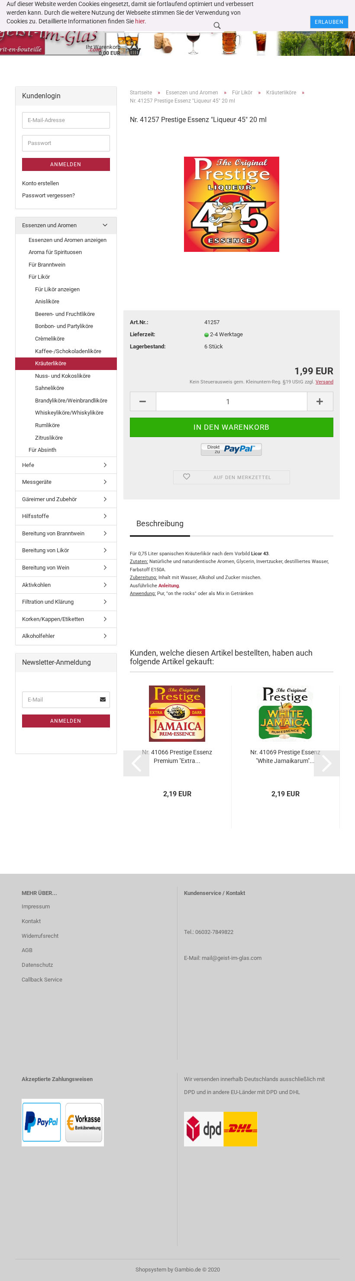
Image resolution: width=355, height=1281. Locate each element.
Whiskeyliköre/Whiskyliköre (69, 412)
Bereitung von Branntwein (53, 533)
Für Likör (39, 277)
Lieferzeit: (142, 334)
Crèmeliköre (50, 338)
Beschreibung (160, 523)
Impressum (36, 906)
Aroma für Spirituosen (55, 252)
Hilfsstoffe (35, 516)
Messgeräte (37, 482)
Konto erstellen (40, 183)
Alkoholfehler (38, 636)
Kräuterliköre (50, 363)
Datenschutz (37, 965)
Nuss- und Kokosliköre (62, 376)
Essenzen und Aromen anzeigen (67, 240)
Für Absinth (42, 450)
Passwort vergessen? (48, 195)
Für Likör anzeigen (57, 289)
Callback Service (42, 979)
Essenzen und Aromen (49, 225)
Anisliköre (47, 301)
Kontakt (31, 921)
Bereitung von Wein (45, 567)
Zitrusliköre (49, 438)
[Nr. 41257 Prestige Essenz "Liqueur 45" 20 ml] (231, 197)
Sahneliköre (49, 388)
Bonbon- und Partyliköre (64, 326)
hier (140, 21)
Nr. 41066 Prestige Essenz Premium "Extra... (177, 756)
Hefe (28, 465)
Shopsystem (151, 1269)
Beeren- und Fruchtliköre (65, 314)
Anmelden (65, 164)
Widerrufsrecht (40, 936)
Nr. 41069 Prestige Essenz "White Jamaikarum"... (285, 756)
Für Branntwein (47, 264)
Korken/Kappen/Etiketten (53, 619)
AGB (27, 950)
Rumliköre (47, 425)
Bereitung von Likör (45, 550)
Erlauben (329, 22)
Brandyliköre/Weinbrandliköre (71, 400)
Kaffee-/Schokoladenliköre (68, 351)
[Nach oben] (331, 1268)
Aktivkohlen (36, 585)
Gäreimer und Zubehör (49, 499)
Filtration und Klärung (48, 602)
